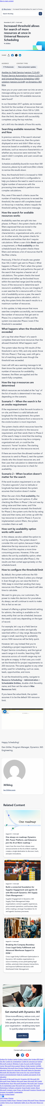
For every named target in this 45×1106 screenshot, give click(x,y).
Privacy (36, 1100)
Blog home (7, 9)
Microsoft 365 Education (8, 1072)
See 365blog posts (9, 790)
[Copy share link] (8, 55)
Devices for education (14, 1070)
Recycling (33, 1102)
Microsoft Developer (20, 1083)
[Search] (40, 13)
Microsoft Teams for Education (31, 1070)
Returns (23, 1066)
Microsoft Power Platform (8, 1081)
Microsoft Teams (22, 1081)
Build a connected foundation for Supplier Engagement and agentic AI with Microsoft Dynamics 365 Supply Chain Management (21, 891)
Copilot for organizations (13, 1061)
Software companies (14, 1088)
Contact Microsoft (28, 1100)
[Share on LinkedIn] (20, 55)
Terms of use (9, 1102)
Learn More (22, 1036)
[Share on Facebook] (12, 55)
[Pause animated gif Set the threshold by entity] (5, 711)
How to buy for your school (25, 1072)
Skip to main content (7, 1)
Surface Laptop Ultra (24, 1059)
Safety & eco (25, 1102)
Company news (11, 1090)
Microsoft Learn (32, 1083)
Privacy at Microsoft (23, 1090)
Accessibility (10, 1092)
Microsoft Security (14, 1079)
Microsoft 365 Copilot (35, 1081)
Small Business (4, 1083)
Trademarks (17, 1102)
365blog (8, 43)
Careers (33, 1088)
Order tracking (30, 1066)
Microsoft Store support (12, 1066)
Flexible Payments (29, 1068)
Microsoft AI (4, 1079)
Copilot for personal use (29, 1061)
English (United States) (7, 1094)
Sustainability (18, 1092)
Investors (33, 1090)
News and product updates (27, 67)
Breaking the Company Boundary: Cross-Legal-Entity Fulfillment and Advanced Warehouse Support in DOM (20, 949)
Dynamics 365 (25, 1079)
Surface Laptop (13, 1059)
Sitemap (19, 1100)
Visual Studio (26, 1088)
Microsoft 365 (34, 1079)
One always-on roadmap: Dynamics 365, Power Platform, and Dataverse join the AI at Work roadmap (21, 840)
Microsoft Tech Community (24, 1085)
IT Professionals (8, 67)
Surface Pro (3, 1059)
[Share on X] (16, 55)
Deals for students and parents (27, 1075)
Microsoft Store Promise (16, 1068)
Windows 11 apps (18, 1064)
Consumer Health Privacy (8, 1100)
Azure (11, 1083)
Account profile (29, 1064)
